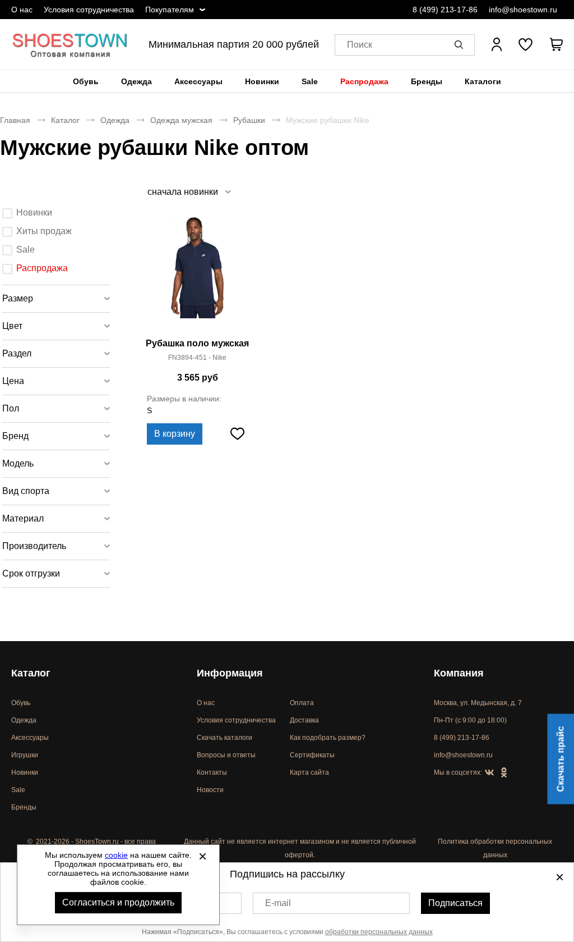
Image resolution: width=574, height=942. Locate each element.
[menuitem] (86, 81)
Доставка (304, 720)
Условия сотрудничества (89, 9)
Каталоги (483, 81)
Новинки (262, 81)
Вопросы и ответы (226, 755)
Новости (210, 790)
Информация (230, 673)
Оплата (302, 703)
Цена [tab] (13, 381)
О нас (22, 9)
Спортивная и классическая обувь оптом (70, 44)
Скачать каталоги (224, 738)
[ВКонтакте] (489, 773)
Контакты (212, 772)
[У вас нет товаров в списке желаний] (526, 44)
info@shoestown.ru (523, 9)
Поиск (359, 44)
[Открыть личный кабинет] (497, 44)
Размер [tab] (17, 298)
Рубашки (249, 120)
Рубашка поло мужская (197, 343)
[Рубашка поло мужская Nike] (197, 275)
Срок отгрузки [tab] (31, 573)
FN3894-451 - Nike (197, 358)
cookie (116, 854)
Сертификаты (312, 755)
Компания (459, 673)
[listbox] (188, 191)
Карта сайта (309, 772)
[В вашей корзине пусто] (556, 44)
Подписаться (455, 903)
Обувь (86, 81)
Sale (310, 81)
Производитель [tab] (34, 546)
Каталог (65, 120)
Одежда (136, 81)
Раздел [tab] (16, 353)
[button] (460, 44)
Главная (15, 120)
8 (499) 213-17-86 (445, 9)
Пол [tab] (10, 408)
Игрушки (24, 755)
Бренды (426, 81)
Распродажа (364, 81)
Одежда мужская (181, 120)
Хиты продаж (44, 231)
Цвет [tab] (12, 326)
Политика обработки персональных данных (495, 848)
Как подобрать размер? (327, 738)
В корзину (174, 433)
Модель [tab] (18, 463)
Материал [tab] (23, 518)
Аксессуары (198, 81)
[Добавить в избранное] (237, 434)
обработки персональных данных (379, 932)
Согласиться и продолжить (118, 902)
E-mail (278, 903)
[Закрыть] (202, 856)
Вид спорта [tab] (25, 491)
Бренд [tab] (15, 436)
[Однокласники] (504, 773)
